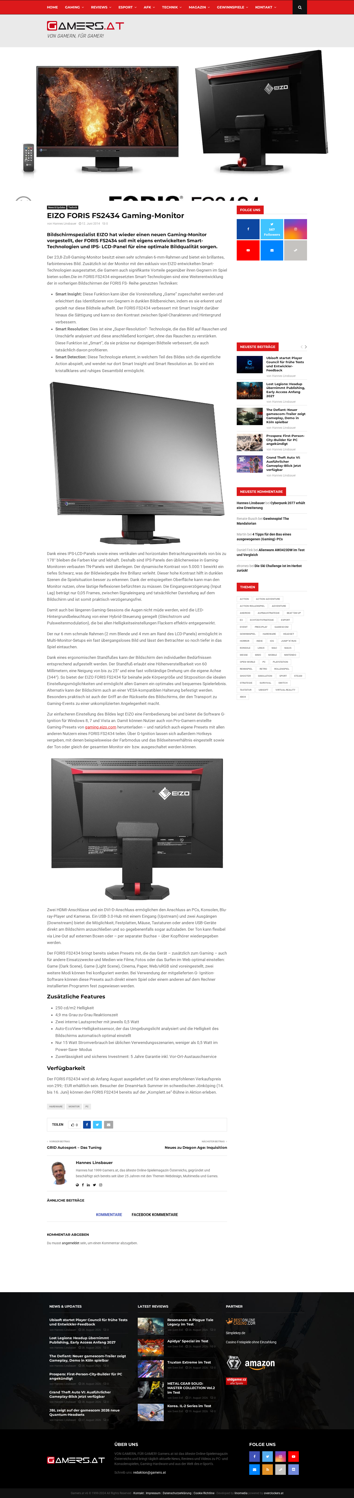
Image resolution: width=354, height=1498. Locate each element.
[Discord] (293, 1469)
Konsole (245, 648)
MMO (258, 655)
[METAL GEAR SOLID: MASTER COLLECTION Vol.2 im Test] (151, 1390)
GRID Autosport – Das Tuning (74, 1147)
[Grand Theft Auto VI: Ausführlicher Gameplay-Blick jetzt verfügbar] (250, 464)
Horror (244, 641)
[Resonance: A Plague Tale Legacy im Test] (151, 1326)
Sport (283, 676)
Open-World (247, 662)
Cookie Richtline (204, 1493)
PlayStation (280, 662)
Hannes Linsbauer (64, 223)
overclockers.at (273, 1493)
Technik (170, 7)
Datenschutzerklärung (177, 1493)
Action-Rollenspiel (252, 606)
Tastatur (245, 690)
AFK (147, 7)
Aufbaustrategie (269, 613)
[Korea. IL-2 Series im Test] (151, 1412)
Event (244, 627)
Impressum (153, 1493)
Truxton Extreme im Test (189, 1362)
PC (87, 1106)
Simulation (265, 676)
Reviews (99, 7)
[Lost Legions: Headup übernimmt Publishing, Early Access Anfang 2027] (250, 390)
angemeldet (70, 1243)
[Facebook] (254, 1456)
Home (52, 7)
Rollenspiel (281, 669)
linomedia (241, 1493)
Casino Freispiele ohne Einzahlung (251, 1342)
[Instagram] (280, 1456)
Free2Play (261, 627)
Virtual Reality (285, 690)
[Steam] (280, 1469)
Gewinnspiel (248, 634)
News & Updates (56, 207)
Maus (287, 648)
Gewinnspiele (230, 7)
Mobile (272, 655)
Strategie (246, 683)
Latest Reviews (153, 1306)
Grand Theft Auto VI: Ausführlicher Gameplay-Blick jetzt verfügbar (283, 463)
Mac (274, 648)
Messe (244, 655)
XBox (243, 697)
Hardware (56, 1106)
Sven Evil (177, 1346)
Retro (263, 669)
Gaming (72, 7)
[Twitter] (267, 1456)
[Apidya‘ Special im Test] (151, 1347)
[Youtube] (293, 1456)
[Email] (254, 1469)
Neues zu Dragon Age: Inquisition (196, 1147)
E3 (241, 620)
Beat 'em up (294, 613)
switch (283, 683)
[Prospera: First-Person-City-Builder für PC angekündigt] (250, 442)
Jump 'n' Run (288, 641)
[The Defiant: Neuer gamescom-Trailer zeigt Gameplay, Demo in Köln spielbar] (250, 416)
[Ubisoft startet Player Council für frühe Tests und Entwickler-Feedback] (250, 364)
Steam (298, 676)
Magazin (197, 7)
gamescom (281, 627)
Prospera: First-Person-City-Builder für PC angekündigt (285, 440)
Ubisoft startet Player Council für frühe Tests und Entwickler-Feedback (285, 364)
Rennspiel (246, 669)
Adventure (279, 606)
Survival (265, 683)
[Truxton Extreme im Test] (151, 1369)
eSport (125, 7)
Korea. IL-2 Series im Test (189, 1406)
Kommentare (109, 1214)
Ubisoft (263, 690)
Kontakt (263, 7)
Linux (261, 648)
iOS (272, 641)
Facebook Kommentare (155, 1214)
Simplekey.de (235, 1333)
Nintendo (290, 655)
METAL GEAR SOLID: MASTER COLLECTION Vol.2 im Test (191, 1387)
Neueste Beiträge (257, 347)
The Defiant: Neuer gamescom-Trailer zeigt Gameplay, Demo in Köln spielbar (286, 416)
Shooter (245, 676)
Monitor (74, 1106)
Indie (259, 641)
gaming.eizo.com (100, 727)
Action (244, 599)
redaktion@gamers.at (149, 1472)
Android (245, 613)
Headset (288, 634)
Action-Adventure (268, 599)
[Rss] (267, 1469)
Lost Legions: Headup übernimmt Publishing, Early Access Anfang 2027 (285, 390)
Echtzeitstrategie (262, 620)
